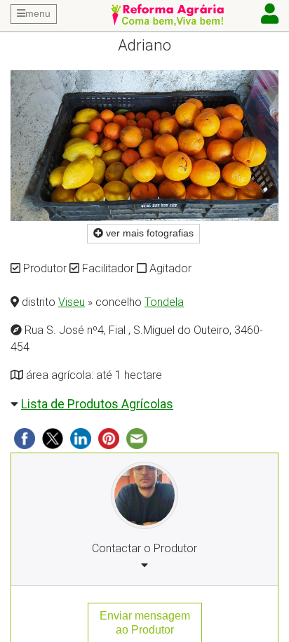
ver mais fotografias (148, 233)
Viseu (71, 302)
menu (38, 13)
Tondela (164, 302)
